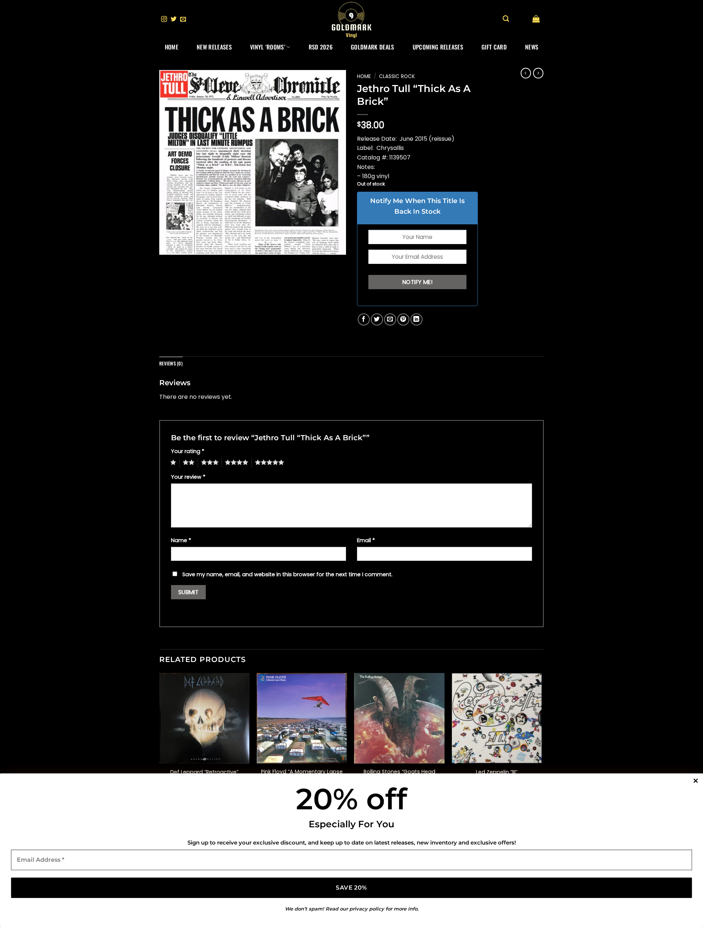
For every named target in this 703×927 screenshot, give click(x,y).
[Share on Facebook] (364, 319)
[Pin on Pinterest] (403, 319)
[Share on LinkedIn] (416, 319)
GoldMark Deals (372, 47)
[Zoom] (169, 246)
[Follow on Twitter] (173, 19)
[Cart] (536, 18)
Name (181, 540)
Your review (188, 477)
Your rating (187, 451)
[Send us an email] (183, 19)
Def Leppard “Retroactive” (204, 772)
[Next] (541, 737)
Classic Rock (397, 76)
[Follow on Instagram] (164, 19)
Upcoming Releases (438, 47)
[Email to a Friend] (390, 319)
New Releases (214, 47)
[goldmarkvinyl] (351, 19)
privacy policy (366, 909)
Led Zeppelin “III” (496, 772)
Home (171, 47)
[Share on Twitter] (377, 319)
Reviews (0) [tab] (171, 363)
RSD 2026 (321, 47)
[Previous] (159, 737)
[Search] (506, 19)
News (531, 47)
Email (366, 540)
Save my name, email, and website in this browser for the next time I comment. (287, 574)
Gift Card (494, 47)
